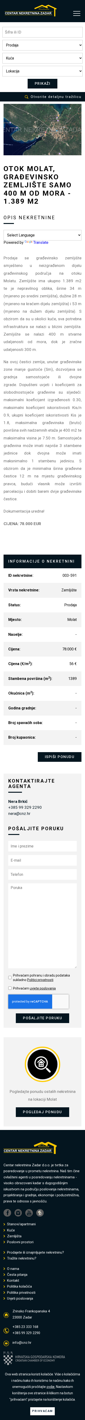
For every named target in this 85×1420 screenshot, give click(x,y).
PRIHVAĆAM (42, 1411)
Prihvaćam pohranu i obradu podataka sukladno (41, 977)
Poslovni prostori (20, 1242)
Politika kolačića (19, 1287)
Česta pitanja (16, 1275)
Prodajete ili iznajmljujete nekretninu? (35, 1253)
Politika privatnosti (20, 1293)
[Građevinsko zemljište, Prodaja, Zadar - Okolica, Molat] (42, 129)
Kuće (10, 1230)
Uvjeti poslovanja (19, 1299)
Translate (40, 242)
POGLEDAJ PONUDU (42, 1112)
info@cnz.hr (22, 1342)
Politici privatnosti (40, 980)
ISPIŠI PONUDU (60, 757)
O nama (12, 1269)
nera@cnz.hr (19, 813)
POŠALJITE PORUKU (42, 1018)
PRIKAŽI (43, 83)
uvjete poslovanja (43, 988)
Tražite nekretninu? (21, 1258)
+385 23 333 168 (25, 1327)
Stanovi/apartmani (21, 1224)
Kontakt (12, 1281)
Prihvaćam (34, 988)
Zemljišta (13, 1236)
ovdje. (51, 1387)
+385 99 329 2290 (25, 807)
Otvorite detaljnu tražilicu (56, 97)
